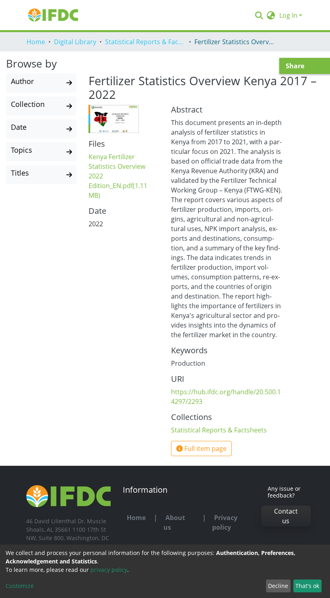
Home (36, 41)
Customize (20, 586)
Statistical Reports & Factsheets (145, 41)
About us (174, 522)
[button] (271, 15)
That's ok (307, 586)
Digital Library (75, 41)
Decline (278, 586)
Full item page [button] (205, 448)
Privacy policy (224, 522)
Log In (288, 15)
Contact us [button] (286, 516)
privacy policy (109, 569)
